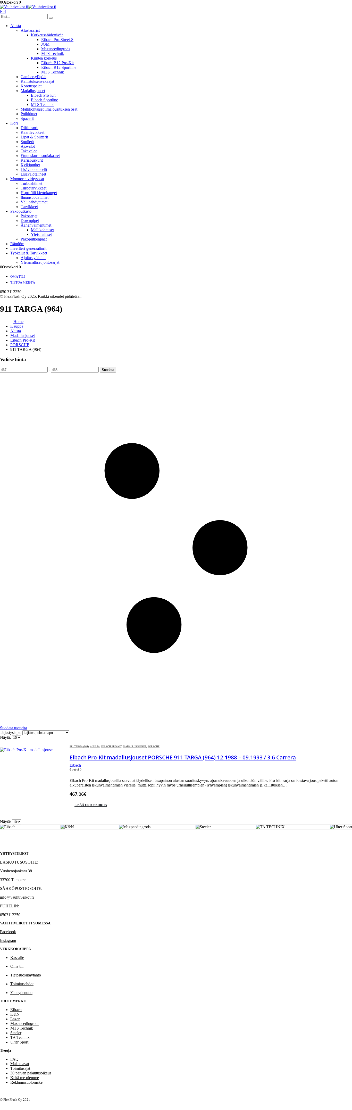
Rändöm (17, 244)
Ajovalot (28, 146)
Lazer (15, 1019)
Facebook (8, 932)
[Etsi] (51, 18)
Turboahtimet (31, 183)
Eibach (16, 1009)
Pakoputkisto (20, 211)
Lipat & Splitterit (34, 137)
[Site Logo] (28, 7)
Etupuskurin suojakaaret (40, 155)
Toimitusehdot (21, 984)
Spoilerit (27, 141)
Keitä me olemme (24, 1077)
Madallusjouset (33, 90)
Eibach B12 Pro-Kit (57, 63)
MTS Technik (52, 53)
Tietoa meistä (22, 282)
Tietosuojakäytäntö (25, 975)
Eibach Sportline (44, 100)
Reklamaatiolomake (26, 1082)
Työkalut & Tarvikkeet (28, 253)
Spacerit (27, 118)
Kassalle (17, 957)
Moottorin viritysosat (27, 179)
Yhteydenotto (21, 992)
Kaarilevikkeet (32, 132)
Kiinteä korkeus (44, 58)
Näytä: (6, 737)
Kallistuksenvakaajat (37, 81)
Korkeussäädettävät (47, 35)
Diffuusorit (29, 128)
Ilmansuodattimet (34, 197)
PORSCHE (154, 746)
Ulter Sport (19, 1042)
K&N (15, 1014)
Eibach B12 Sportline (58, 67)
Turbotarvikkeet (33, 188)
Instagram (8, 940)
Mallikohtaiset (42, 230)
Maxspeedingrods (55, 49)
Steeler (15, 1033)
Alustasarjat (30, 30)
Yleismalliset (41, 234)
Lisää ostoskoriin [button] (90, 805)
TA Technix (20, 1037)
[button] (3, 11)
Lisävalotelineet (33, 174)
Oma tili (17, 276)
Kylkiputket (30, 165)
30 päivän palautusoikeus (30, 1073)
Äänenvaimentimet (36, 225)
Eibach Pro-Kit (43, 95)
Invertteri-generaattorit (28, 248)
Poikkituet (29, 114)
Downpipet (30, 220)
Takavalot (29, 151)
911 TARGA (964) (79, 746)
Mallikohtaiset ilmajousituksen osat (49, 109)
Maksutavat (19, 1064)
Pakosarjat (29, 216)
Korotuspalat (31, 86)
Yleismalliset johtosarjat (40, 262)
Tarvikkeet (29, 206)
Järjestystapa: (11, 732)
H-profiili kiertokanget (39, 192)
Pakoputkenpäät (34, 239)
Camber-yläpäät (33, 76)
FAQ (14, 1059)
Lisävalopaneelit (34, 169)
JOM (45, 44)
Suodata (108, 370)
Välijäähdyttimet (34, 202)
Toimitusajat (20, 1068)
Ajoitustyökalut (33, 257)
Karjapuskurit (32, 160)
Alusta (15, 25)
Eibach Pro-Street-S (57, 39)
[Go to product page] (32, 780)
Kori (14, 123)
